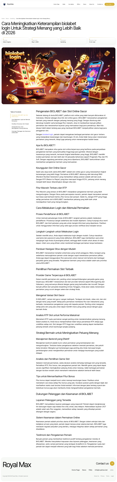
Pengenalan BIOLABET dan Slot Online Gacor (20, 115)
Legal (112, 476)
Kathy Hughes (7, 42)
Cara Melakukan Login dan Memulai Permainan (21, 120)
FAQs (90, 470)
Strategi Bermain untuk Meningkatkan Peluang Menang (20, 127)
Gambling (12, 18)
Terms (107, 476)
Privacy (103, 476)
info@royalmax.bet (101, 470)
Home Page (76, 470)
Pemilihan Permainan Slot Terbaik (20, 124)
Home (3, 18)
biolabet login (48, 134)
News (7, 18)
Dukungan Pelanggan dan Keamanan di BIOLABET (21, 132)
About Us (96, 476)
